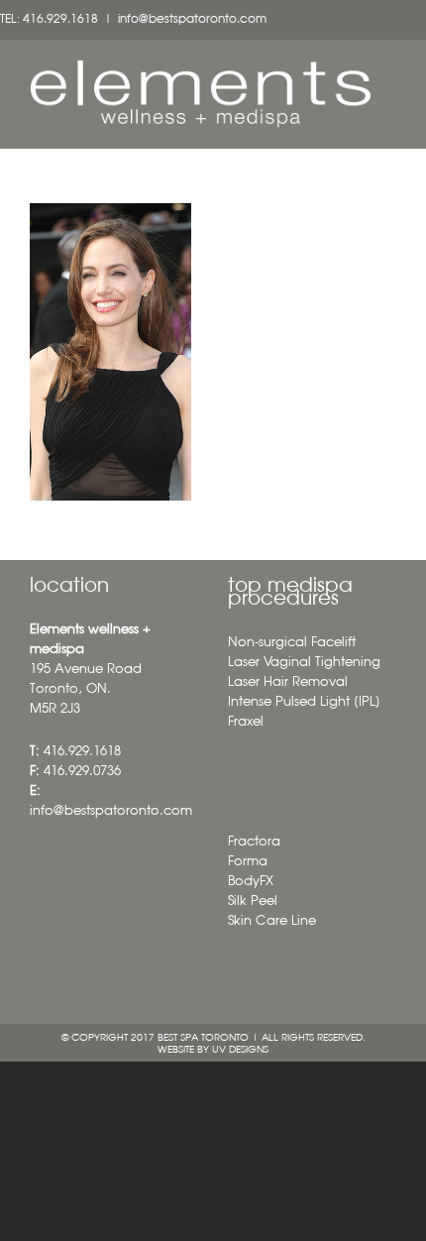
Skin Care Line (272, 921)
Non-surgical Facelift (292, 642)
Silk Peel (252, 901)
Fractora (254, 842)
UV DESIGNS (240, 1050)
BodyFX (250, 881)
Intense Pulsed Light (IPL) (304, 702)
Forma (247, 861)
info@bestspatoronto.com (192, 20)
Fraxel (246, 722)
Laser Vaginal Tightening (304, 662)
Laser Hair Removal (288, 682)
